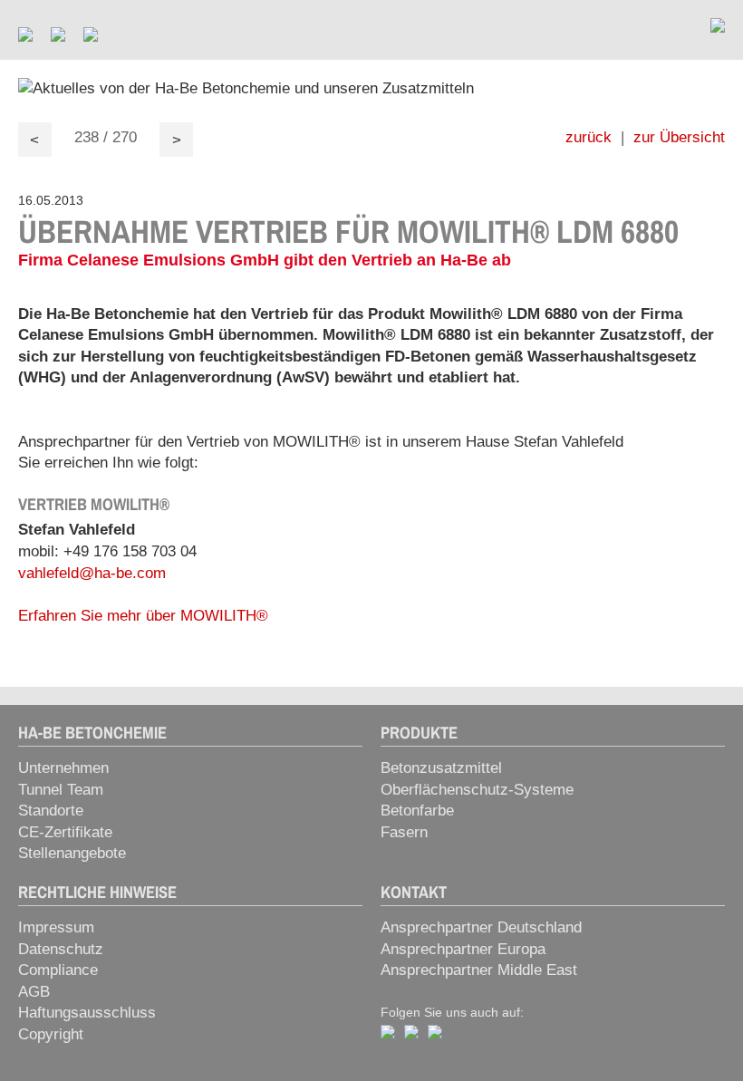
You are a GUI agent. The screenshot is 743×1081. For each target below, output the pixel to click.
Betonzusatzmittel (441, 768)
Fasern (404, 832)
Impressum (56, 927)
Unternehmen (63, 768)
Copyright (50, 1034)
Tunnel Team (60, 789)
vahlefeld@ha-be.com (92, 573)
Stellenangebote (72, 853)
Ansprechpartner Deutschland (481, 927)
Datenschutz (60, 949)
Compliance (58, 970)
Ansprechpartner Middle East (479, 970)
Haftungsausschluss (87, 1012)
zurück (588, 137)
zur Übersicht (679, 137)
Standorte (50, 810)
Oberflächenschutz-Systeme (477, 789)
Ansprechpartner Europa (463, 949)
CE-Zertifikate (65, 832)
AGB (34, 991)
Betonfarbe (417, 810)
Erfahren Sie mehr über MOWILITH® (143, 615)
